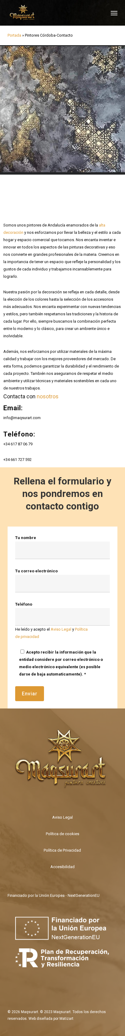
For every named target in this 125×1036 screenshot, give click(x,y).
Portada (14, 35)
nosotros (48, 396)
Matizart (66, 1018)
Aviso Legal (61, 629)
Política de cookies (62, 833)
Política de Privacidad (62, 850)
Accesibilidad (62, 866)
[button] (114, 13)
